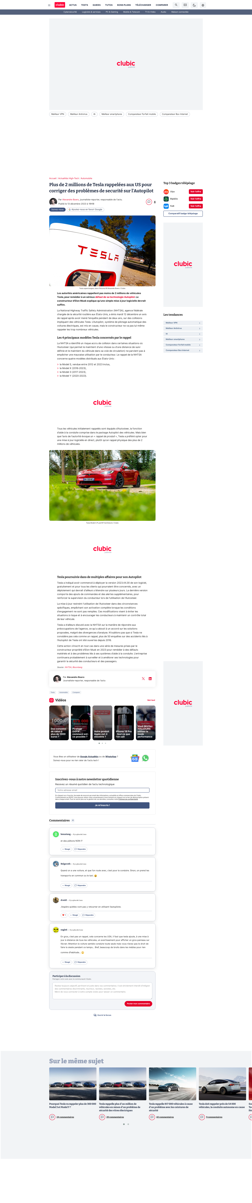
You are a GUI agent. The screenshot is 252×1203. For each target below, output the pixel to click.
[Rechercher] (176, 5)
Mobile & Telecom (131, 12)
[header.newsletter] (185, 5)
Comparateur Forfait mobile (142, 114)
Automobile (86, 178)
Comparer (162, 5)
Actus (73, 5)
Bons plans (124, 5)
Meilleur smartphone (112, 114)
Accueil (52, 178)
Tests (84, 5)
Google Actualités (89, 757)
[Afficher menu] (49, 5)
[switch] (194, 5)
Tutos (108, 5)
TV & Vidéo (150, 12)
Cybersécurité (70, 12)
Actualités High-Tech (68, 178)
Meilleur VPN (57, 114)
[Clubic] (59, 5)
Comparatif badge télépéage (183, 213)
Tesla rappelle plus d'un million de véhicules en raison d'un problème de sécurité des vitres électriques (119, 1107)
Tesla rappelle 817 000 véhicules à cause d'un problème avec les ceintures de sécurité (171, 1107)
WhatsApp (110, 757)
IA (94, 114)
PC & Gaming (112, 12)
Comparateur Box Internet (175, 114)
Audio (163, 12)
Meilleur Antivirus (78, 114)
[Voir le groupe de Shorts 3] (105, 743)
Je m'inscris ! (102, 805)
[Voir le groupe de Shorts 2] (102, 743)
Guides (97, 5)
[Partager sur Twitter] (245, 1189)
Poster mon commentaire (138, 1004)
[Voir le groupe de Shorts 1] (99, 743)
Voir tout (151, 700)
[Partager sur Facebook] (245, 1180)
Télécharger (143, 5)
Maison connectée (179, 12)
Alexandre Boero (70, 200)
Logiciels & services (91, 12)
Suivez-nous (57, 209)
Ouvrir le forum (104, 1015)
